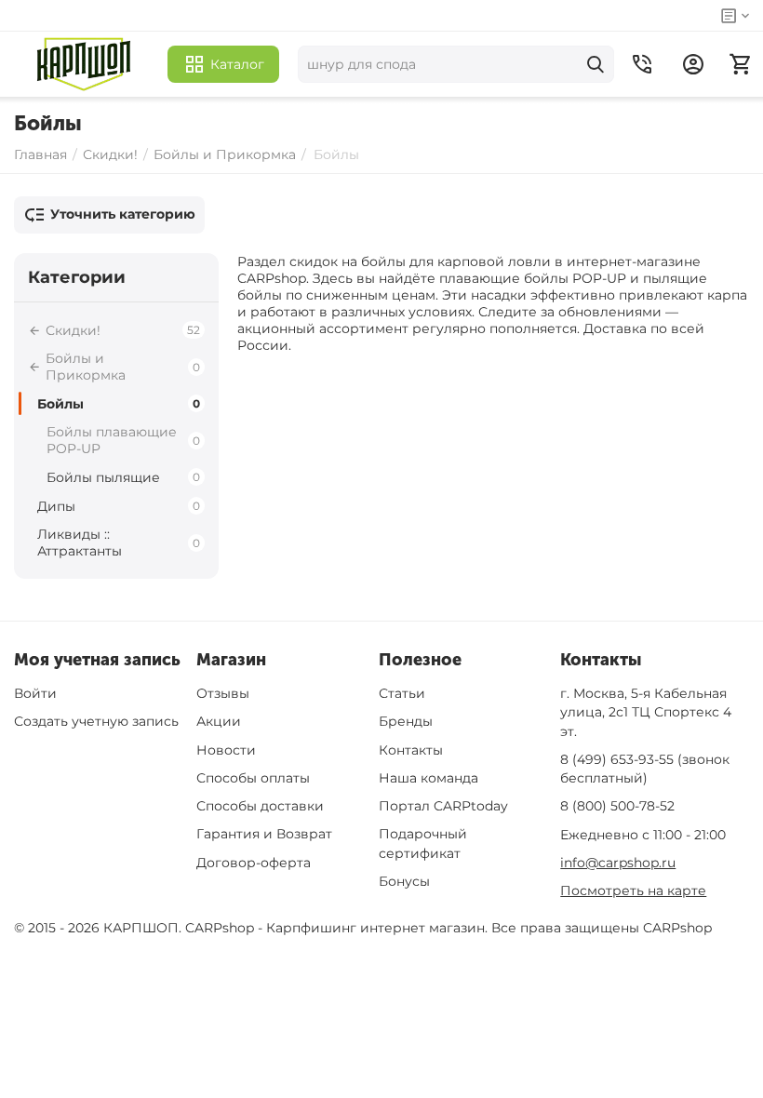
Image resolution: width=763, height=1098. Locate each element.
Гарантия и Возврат (264, 833)
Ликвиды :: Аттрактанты (118, 542)
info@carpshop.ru (618, 862)
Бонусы (404, 881)
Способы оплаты (253, 778)
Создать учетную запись (96, 721)
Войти (35, 693)
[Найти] (595, 64)
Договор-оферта (253, 862)
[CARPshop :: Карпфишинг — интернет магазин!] (84, 64)
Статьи (402, 693)
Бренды (406, 721)
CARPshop (677, 927)
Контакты (411, 750)
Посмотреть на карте (633, 890)
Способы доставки (260, 805)
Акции (218, 721)
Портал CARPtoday (443, 805)
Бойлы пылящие (123, 477)
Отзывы (222, 693)
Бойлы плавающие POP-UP (123, 440)
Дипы (118, 506)
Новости (226, 750)
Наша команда (428, 778)
